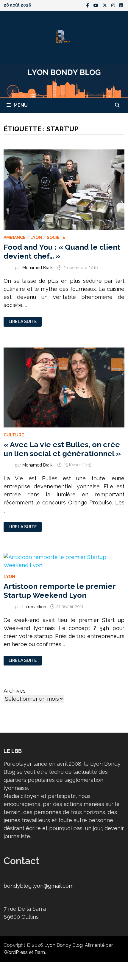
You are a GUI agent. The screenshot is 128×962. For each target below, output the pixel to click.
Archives (15, 691)
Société (56, 237)
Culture (14, 435)
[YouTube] (96, 5)
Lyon (36, 237)
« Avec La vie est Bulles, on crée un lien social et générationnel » (62, 449)
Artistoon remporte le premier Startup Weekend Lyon (59, 591)
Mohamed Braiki (37, 267)
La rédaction (34, 606)
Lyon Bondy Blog (63, 945)
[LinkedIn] (121, 5)
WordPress (16, 952)
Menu (21, 105)
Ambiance (15, 237)
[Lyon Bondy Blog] (64, 80)
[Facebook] (88, 5)
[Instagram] (114, 5)
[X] (105, 5)
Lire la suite (22, 322)
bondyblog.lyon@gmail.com (39, 886)
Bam (40, 952)
